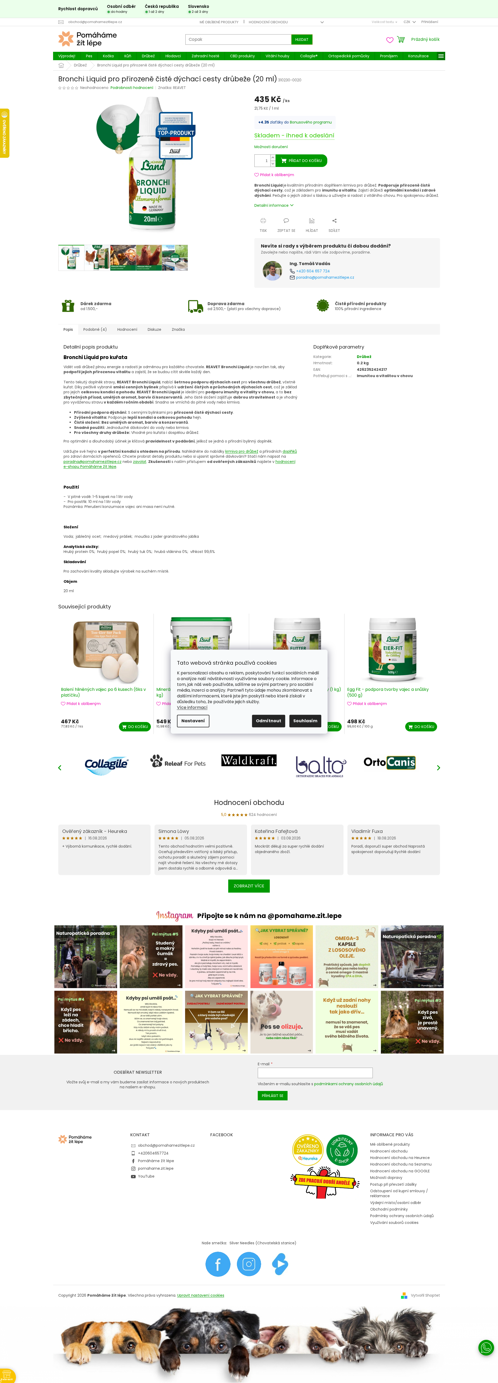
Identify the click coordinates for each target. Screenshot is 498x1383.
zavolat (139, 461)
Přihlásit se (272, 1095)
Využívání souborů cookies (394, 1222)
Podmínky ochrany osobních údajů (402, 1215)
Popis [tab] (68, 329)
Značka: (172, 87)
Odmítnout (268, 721)
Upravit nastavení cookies (200, 1295)
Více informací (192, 707)
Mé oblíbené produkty (219, 22)
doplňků (290, 451)
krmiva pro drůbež (241, 451)
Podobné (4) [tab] (95, 329)
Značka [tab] (178, 329)
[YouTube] (280, 1263)
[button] (439, 767)
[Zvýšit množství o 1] (273, 158)
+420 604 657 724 (313, 271)
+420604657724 (153, 1153)
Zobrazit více (249, 886)
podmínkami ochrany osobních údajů (348, 1084)
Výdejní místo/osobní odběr (395, 1202)
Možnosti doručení (271, 146)
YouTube (146, 1176)
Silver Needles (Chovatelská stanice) (263, 1243)
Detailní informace (271, 205)
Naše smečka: (214, 1243)
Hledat (301, 39)
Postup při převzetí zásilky (393, 1184)
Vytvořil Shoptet (425, 1295)
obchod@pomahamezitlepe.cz (166, 1145)
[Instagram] (249, 1263)
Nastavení (193, 721)
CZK (407, 21)
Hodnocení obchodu (268, 22)
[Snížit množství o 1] (273, 164)
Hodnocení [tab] (127, 329)
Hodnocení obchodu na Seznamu (401, 1164)
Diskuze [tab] (154, 329)
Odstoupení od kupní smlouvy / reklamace (399, 1193)
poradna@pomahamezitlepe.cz (325, 277)
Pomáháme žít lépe (156, 1160)
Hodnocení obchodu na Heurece (400, 1157)
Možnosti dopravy (386, 1177)
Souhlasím (305, 721)
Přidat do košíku (305, 160)
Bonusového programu (311, 122)
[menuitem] (67, 56)
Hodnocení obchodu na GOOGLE (400, 1171)
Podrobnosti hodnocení (132, 87)
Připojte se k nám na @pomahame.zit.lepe (269, 915)
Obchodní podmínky (389, 1209)
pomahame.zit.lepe (156, 1168)
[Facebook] (218, 1263)
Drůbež (364, 356)
